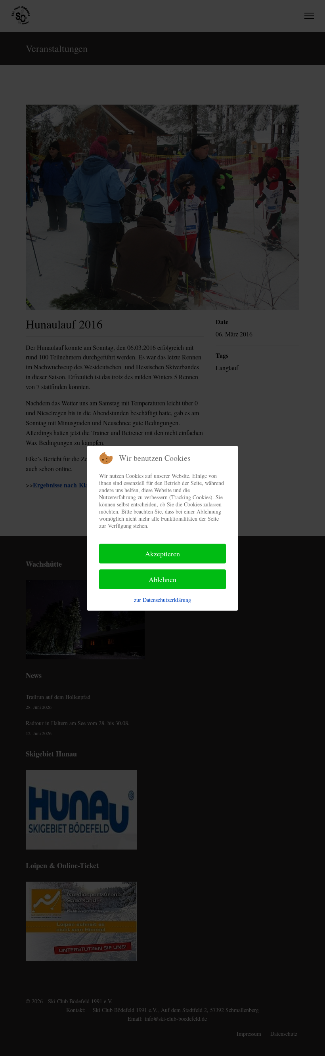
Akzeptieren (162, 553)
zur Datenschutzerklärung (162, 599)
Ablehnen (162, 579)
